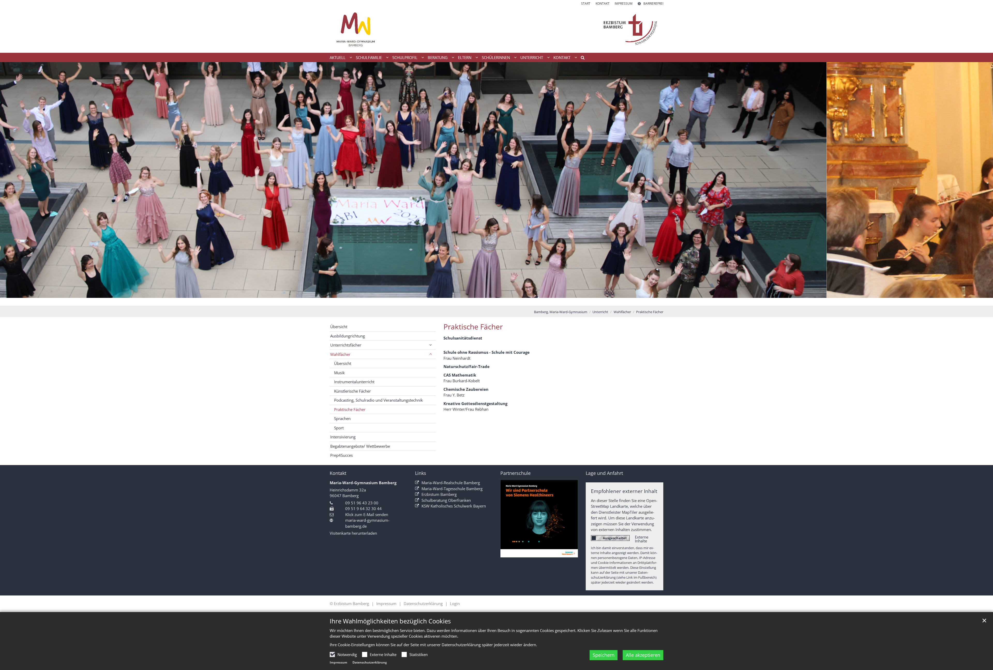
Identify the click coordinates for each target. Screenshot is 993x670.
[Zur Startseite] (496, 29)
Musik (339, 372)
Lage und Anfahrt (604, 473)
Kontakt (338, 473)
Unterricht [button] (531, 57)
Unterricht (600, 312)
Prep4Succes (341, 455)
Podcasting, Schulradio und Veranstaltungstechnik (378, 400)
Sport (339, 427)
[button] (580, 58)
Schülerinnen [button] (496, 57)
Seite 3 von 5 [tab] (496, 301)
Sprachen (342, 418)
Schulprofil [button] (404, 57)
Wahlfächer (622, 312)
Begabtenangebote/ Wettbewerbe (360, 446)
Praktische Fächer (649, 312)
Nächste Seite (982, 184)
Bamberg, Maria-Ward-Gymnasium (560, 312)
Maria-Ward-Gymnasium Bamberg (363, 482)
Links (420, 473)
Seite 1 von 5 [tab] (478, 301)
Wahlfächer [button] (340, 354)
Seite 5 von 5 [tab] (514, 301)
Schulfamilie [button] (369, 57)
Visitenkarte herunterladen (353, 533)
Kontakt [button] (561, 57)
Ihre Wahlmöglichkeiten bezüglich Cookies (390, 621)
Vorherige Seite (10, 184)
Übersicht (338, 326)
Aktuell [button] (337, 57)
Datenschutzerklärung (369, 662)
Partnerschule (515, 473)
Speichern (603, 655)
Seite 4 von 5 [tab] (505, 301)
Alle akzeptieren (643, 655)
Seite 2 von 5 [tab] (487, 301)
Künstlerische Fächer (352, 391)
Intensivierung (343, 436)
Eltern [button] (464, 57)
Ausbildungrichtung (347, 335)
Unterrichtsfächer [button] (345, 345)
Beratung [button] (438, 57)
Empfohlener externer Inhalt (624, 491)
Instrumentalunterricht (354, 381)
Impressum (338, 662)
